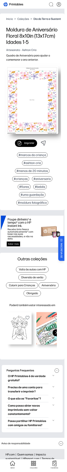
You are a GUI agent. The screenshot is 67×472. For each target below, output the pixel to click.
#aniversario (42, 179)
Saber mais (13, 244)
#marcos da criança (32, 155)
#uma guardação (32, 195)
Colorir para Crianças (22, 285)
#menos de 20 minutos (32, 171)
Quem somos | (26, 454)
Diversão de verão (32, 277)
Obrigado (32, 293)
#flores (24, 187)
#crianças (21, 179)
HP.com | (11, 454)
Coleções (23, 19)
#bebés (40, 187)
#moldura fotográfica (32, 203)
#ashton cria (32, 163)
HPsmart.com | (32, 458)
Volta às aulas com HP (32, 269)
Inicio (9, 19)
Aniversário (49, 285)
